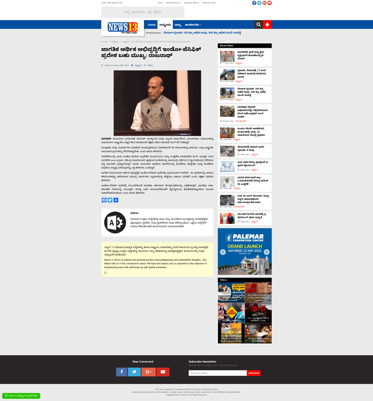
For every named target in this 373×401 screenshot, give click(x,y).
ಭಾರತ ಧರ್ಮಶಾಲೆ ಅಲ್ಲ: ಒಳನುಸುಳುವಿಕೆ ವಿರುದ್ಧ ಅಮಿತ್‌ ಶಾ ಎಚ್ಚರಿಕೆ (252, 181)
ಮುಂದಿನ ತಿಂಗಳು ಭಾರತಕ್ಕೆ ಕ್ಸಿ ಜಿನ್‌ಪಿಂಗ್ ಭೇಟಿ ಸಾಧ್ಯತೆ (251, 216)
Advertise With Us (191, 3)
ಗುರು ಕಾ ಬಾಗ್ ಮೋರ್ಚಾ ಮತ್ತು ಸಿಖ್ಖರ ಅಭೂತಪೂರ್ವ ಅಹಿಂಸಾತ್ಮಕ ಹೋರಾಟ (253, 199)
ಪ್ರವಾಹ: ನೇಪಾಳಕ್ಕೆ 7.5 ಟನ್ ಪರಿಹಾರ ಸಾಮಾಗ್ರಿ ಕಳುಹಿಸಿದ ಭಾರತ (251, 74)
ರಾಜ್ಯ (178, 25)
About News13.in (173, 3)
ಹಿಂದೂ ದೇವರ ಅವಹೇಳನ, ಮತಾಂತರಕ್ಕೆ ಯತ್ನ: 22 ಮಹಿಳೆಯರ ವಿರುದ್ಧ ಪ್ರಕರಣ (207, 33)
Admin (150, 66)
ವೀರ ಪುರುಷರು (240, 121)
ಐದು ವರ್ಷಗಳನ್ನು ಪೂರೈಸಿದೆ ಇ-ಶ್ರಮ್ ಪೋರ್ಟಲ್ (252, 164)
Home (160, 3)
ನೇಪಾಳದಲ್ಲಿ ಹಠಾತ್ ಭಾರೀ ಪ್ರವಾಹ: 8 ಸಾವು (250, 149)
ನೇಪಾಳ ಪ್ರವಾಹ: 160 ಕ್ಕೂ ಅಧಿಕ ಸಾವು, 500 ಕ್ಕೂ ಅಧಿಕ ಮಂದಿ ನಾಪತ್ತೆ (251, 92)
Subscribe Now (209, 3)
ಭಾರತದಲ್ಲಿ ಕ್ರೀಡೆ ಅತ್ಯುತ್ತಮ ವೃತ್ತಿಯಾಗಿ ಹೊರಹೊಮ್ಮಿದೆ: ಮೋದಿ (250, 56)
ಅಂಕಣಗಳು (192, 25)
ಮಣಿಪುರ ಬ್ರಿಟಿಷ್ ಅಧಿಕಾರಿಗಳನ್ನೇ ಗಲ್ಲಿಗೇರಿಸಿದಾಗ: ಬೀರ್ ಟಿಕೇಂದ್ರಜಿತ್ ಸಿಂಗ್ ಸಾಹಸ (252, 112)
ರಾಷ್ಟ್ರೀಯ (165, 25)
